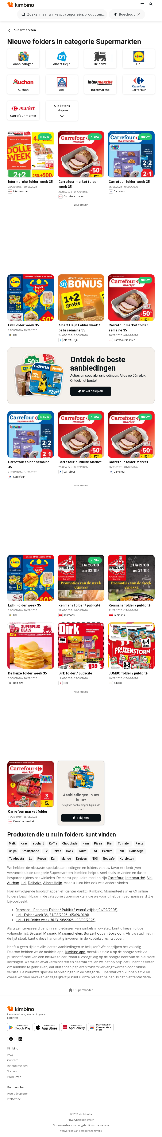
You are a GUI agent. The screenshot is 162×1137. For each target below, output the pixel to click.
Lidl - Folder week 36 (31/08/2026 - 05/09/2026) (52, 914)
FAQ (10, 1055)
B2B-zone (14, 1099)
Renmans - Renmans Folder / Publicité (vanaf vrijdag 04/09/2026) (66, 909)
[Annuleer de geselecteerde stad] (139, 14)
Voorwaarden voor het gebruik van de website (81, 1125)
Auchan (13, 882)
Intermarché (135, 877)
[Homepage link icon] (70, 990)
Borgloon (116, 933)
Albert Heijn (52, 882)
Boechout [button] (127, 14)
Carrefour (116, 877)
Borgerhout (93, 933)
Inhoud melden (17, 1066)
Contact (12, 1060)
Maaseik (50, 933)
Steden (12, 1071)
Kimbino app (75, 951)
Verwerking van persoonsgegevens (81, 1131)
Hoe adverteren (17, 1094)
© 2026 (81, 1114)
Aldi (149, 877)
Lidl (23, 882)
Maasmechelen (70, 933)
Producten (14, 1077)
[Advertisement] (84, 236)
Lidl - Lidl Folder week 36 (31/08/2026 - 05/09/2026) (55, 920)
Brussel (36, 933)
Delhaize (35, 882)
